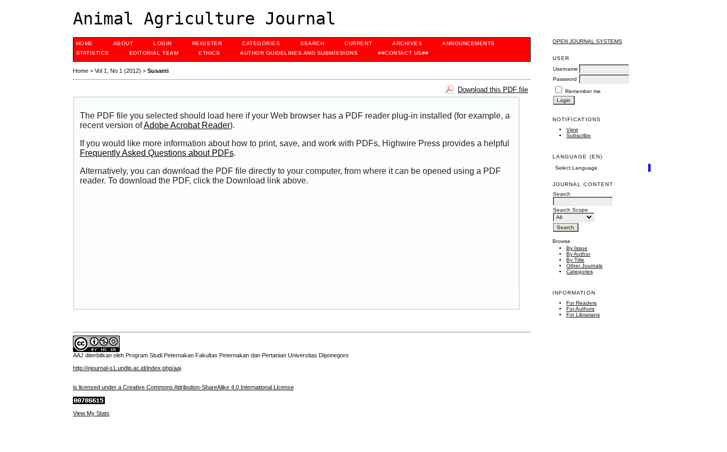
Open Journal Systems (587, 41)
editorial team (153, 53)
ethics (209, 53)
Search (312, 43)
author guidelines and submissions (299, 53)
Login (162, 43)
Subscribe (578, 135)
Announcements (468, 43)
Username (565, 69)
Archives (407, 43)
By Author (578, 254)
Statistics (92, 53)
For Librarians (583, 314)
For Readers (581, 303)
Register (207, 43)
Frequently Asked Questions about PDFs (157, 152)
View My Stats (91, 413)
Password (565, 79)
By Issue (577, 248)
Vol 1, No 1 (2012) (118, 71)
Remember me (583, 91)
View (572, 129)
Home (84, 43)
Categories (579, 271)
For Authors (580, 309)
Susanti (158, 71)
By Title (575, 260)
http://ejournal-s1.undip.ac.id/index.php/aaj (127, 368)
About (123, 43)
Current (358, 43)
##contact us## (403, 53)
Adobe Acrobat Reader (187, 125)
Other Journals (584, 266)
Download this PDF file (493, 90)
